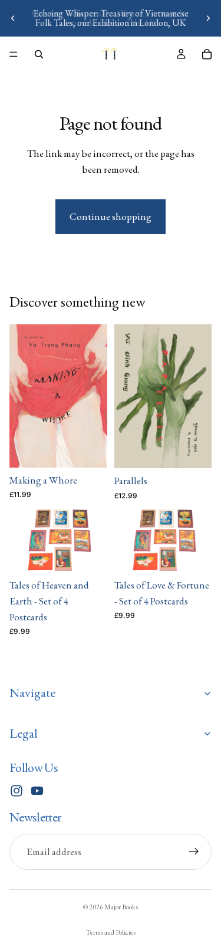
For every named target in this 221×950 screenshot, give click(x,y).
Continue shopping (110, 216)
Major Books (121, 907)
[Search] (39, 54)
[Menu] (13, 54)
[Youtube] (37, 791)
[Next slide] (208, 18)
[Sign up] (194, 851)
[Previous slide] (13, 18)
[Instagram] (16, 791)
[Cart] (207, 54)
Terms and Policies (110, 932)
